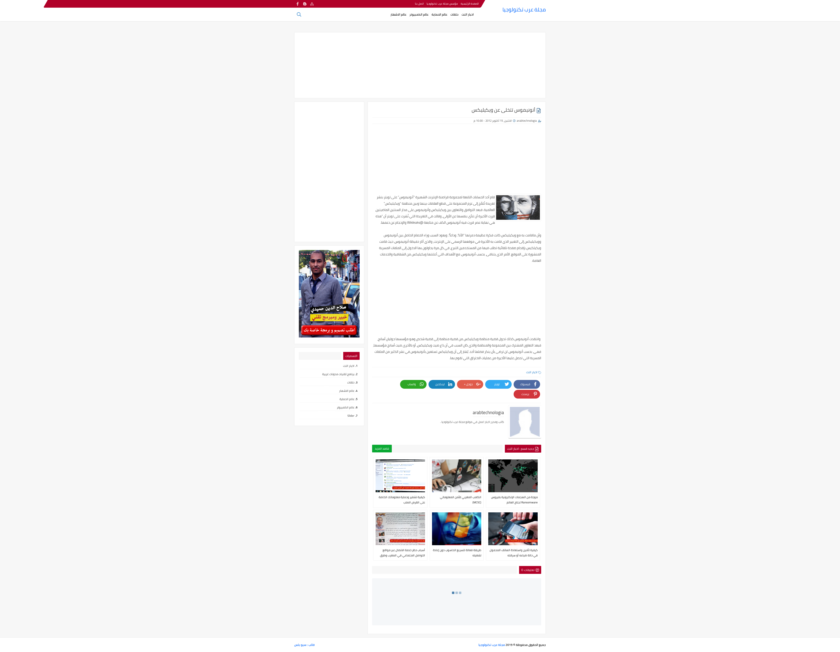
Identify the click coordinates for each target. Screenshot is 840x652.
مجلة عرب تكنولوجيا (524, 9)
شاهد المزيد (382, 448)
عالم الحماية (439, 14)
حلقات (454, 14)
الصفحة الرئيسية (470, 3)
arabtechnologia (527, 120)
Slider (350, 415)
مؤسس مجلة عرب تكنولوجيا (442, 3)
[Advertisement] (420, 65)
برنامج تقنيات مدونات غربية (338, 374)
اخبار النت (468, 14)
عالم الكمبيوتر (419, 14)
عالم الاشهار (398, 14)
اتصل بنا (419, 3)
